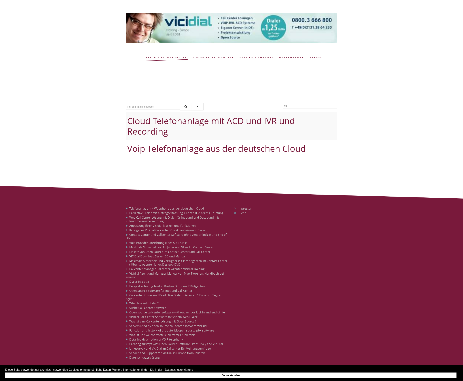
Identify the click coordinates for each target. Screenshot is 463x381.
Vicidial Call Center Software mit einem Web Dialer (163, 317)
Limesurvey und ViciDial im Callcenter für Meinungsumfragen (171, 348)
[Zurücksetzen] (198, 107)
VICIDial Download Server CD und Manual (157, 256)
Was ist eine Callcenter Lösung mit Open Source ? (162, 321)
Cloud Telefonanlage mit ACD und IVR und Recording (211, 126)
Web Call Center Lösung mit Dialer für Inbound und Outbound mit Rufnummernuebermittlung (172, 219)
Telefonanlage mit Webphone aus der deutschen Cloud (166, 208)
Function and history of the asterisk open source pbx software (171, 330)
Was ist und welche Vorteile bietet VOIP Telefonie (162, 335)
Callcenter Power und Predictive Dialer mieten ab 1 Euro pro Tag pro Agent (174, 297)
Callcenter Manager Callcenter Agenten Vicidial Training (167, 269)
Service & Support (256, 57)
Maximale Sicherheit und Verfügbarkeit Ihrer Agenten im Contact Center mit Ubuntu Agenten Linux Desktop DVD (176, 262)
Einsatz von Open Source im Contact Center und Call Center (169, 252)
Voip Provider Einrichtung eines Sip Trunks (158, 243)
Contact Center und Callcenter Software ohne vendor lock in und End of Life (176, 236)
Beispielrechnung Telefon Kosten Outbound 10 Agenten (167, 286)
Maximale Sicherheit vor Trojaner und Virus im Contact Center (171, 247)
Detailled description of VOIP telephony (156, 339)
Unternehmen (291, 57)
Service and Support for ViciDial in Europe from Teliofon (167, 353)
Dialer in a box (139, 282)
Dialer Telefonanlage (213, 57)
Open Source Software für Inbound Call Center (160, 291)
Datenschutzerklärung (144, 358)
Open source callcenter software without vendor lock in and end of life (177, 312)
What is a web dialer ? (144, 303)
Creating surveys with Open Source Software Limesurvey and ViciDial (176, 344)
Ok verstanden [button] (231, 375)
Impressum (245, 208)
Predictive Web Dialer (166, 57)
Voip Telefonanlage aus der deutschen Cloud (216, 148)
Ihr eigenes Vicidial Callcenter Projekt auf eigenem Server (168, 230)
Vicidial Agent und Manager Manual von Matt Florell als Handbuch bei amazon (175, 275)
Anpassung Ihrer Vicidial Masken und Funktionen (162, 226)
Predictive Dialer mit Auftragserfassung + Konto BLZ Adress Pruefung (176, 213)
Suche (242, 213)
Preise (315, 57)
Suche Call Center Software (147, 308)
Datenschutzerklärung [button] (179, 369)
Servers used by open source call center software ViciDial (168, 326)
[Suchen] (186, 107)
